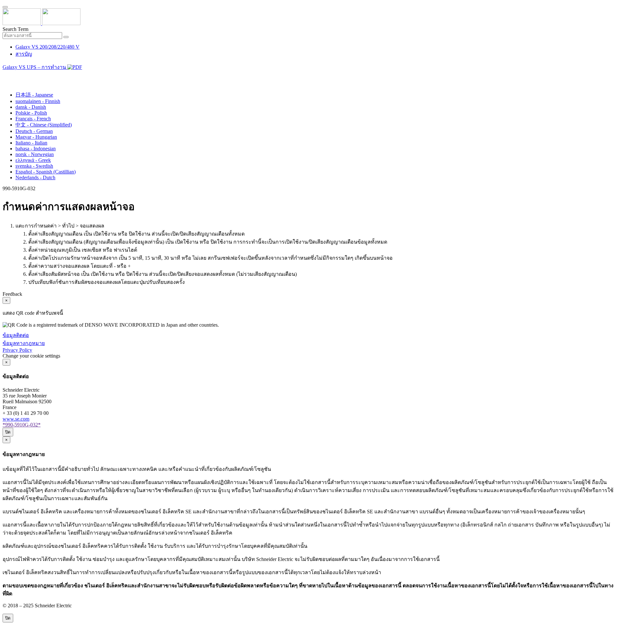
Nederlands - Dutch (35, 177)
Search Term (15, 29)
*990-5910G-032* (22, 424)
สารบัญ (23, 54)
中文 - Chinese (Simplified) (43, 124)
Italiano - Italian (31, 142)
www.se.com (16, 419)
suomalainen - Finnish (37, 101)
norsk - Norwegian (34, 154)
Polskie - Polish (31, 113)
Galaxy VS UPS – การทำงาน (35, 67)
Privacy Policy (17, 350)
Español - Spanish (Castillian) (45, 171)
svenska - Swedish (34, 166)
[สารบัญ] (5, 75)
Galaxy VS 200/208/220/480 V (47, 47)
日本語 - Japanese (34, 95)
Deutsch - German (34, 131)
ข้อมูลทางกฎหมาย (24, 343)
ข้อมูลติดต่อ (16, 335)
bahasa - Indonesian (35, 148)
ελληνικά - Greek (33, 160)
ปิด (8, 432)
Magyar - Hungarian (36, 137)
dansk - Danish (30, 107)
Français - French (33, 118)
